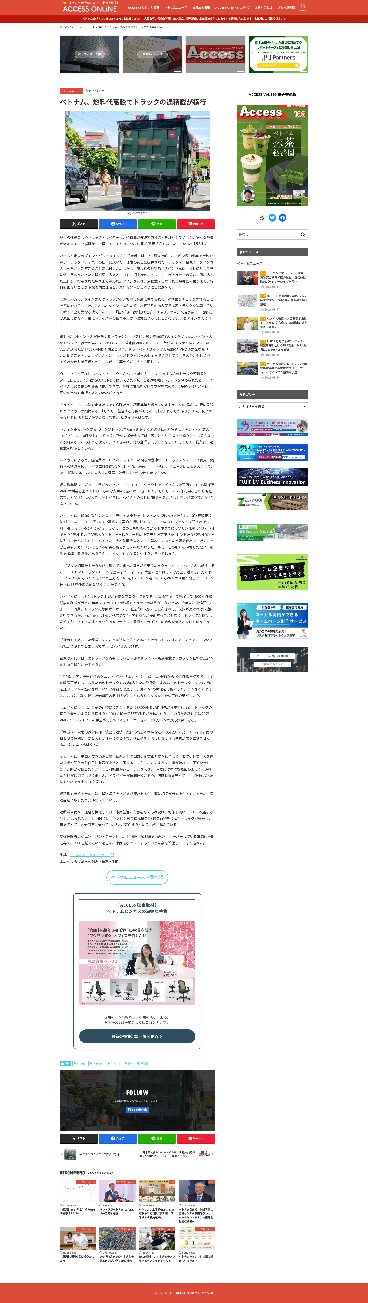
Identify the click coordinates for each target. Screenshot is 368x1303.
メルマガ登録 (286, 7)
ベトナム (116, 1063)
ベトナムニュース (176, 7)
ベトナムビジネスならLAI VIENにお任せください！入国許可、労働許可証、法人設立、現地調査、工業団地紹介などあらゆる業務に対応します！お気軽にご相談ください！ (184, 18)
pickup (81, 1063)
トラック (98, 1063)
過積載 (144, 1063)
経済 (101, 27)
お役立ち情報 (201, 7)
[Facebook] (137, 1110)
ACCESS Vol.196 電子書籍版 (272, 94)
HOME (67, 27)
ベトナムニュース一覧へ (134, 877)
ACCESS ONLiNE (175, 1293)
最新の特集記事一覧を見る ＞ (137, 1036)
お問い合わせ (263, 7)
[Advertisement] (272, 709)
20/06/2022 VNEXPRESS (90, 854)
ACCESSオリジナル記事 (143, 7)
